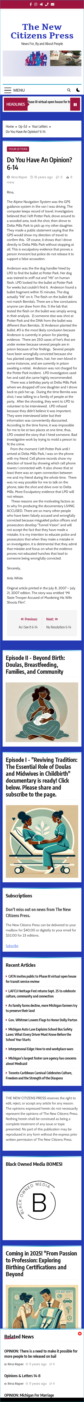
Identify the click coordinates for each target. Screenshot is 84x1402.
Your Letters (18, 149)
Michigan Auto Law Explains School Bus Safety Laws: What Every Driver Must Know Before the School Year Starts (39, 1034)
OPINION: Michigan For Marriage (29, 1395)
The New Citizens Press (42, 31)
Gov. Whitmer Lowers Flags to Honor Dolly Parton (42, 1020)
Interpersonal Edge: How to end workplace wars (40, 1049)
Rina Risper (19, 177)
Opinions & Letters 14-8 (22, 1375)
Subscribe (12, 946)
